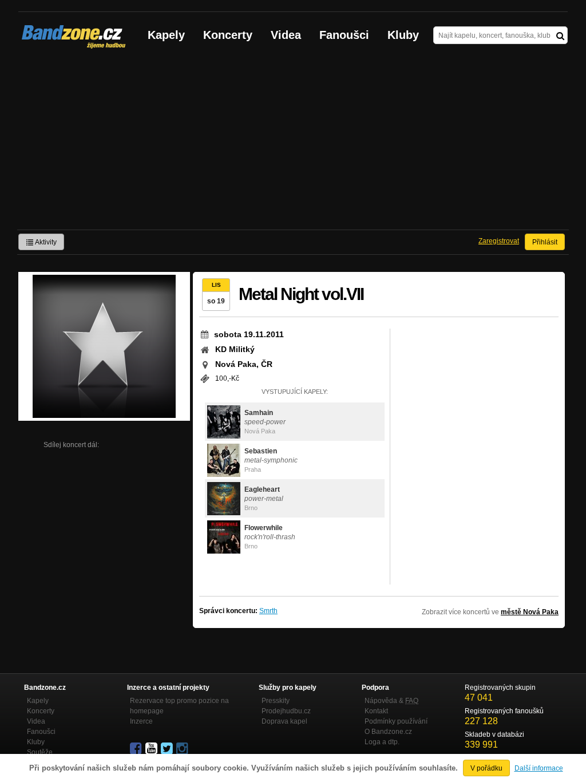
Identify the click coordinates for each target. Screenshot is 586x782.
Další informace (538, 768)
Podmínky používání (396, 721)
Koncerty (227, 35)
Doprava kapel (284, 721)
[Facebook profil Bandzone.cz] (137, 748)
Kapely (166, 35)
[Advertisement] (293, 144)
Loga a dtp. (382, 742)
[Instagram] (183, 748)
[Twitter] (168, 748)
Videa (286, 35)
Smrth (268, 611)
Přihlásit (544, 242)
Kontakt (376, 711)
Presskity (276, 701)
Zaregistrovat (498, 241)
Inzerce (141, 721)
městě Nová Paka (530, 612)
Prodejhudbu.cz (286, 711)
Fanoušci (344, 35)
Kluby (403, 35)
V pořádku (486, 768)
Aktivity (45, 242)
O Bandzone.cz (388, 732)
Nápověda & (391, 701)
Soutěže (40, 752)
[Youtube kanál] (152, 748)
